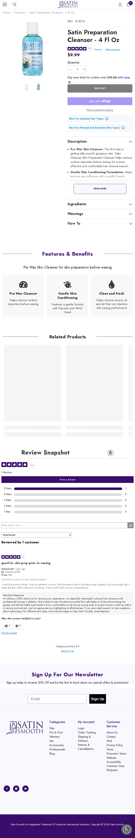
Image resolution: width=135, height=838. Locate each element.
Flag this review (9, 633)
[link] (23, 296)
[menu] (5, 4)
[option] (32, 49)
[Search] (15, 4)
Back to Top (67, 651)
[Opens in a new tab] (7, 788)
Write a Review (112, 49)
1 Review (97, 49)
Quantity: (74, 62)
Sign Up (97, 699)
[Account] (120, 4)
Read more (100, 188)
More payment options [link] (100, 110)
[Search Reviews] (130, 525)
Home (6, 13)
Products (19, 13)
